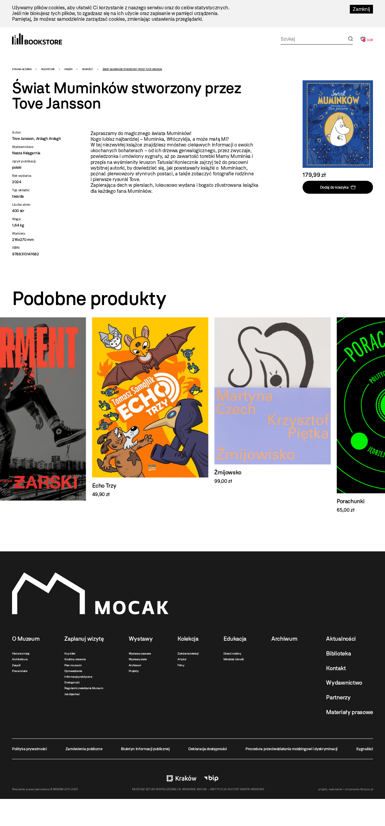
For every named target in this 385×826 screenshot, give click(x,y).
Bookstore (48, 69)
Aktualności (341, 638)
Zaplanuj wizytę (83, 638)
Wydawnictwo (344, 682)
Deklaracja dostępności (207, 749)
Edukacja (234, 638)
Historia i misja (20, 653)
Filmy (180, 665)
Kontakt (336, 668)
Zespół (16, 665)
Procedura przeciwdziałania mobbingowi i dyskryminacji (291, 749)
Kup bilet (69, 653)
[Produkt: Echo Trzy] (70, 407)
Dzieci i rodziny (232, 653)
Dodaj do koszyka (334, 187)
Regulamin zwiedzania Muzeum (83, 688)
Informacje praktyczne (78, 676)
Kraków (181, 778)
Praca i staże (19, 671)
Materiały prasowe (349, 712)
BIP (211, 778)
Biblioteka (338, 653)
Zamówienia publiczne (84, 749)
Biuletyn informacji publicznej (145, 749)
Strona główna (22, 69)
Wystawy (141, 638)
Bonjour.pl (366, 789)
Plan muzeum (73, 665)
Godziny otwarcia (74, 659)
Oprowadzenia (73, 671)
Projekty (134, 671)
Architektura (20, 659)
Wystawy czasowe (140, 653)
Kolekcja (187, 638)
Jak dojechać (71, 694)
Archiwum (135, 665)
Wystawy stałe (138, 659)
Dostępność (71, 682)
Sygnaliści (364, 749)
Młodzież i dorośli (233, 659)
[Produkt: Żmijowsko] (192, 400)
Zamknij (361, 9)
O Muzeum (25, 638)
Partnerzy (338, 697)
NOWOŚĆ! (87, 69)
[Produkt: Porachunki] (315, 415)
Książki (68, 69)
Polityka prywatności (29, 749)
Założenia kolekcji (187, 653)
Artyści (181, 659)
